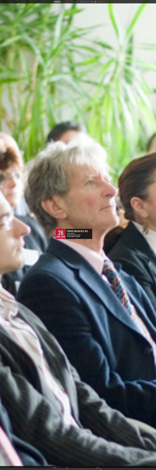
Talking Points (82, 1)
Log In (99, 1)
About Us (76, 1)
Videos (88, 1)
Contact (91, 1)
